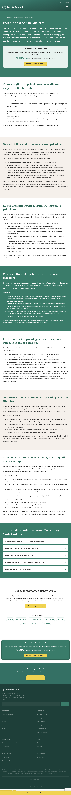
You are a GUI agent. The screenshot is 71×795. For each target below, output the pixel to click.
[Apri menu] (67, 7)
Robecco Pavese (21, 619)
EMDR (3, 750)
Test (3, 728)
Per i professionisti (42, 750)
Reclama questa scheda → (35, 64)
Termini (41, 783)
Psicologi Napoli (41, 728)
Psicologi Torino (41, 725)
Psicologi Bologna (42, 732)
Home (4, 17)
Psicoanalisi (5, 746)
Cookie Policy (41, 757)
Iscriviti (64, 704)
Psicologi (9, 17)
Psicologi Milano (41, 718)
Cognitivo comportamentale (10, 743)
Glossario (5, 725)
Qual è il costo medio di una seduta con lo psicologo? (24, 541)
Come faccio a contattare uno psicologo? (20, 555)
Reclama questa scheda (35, 793)
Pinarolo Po (24, 623)
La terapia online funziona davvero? (18, 569)
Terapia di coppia (7, 753)
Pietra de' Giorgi (35, 623)
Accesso (66, 2)
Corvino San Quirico (35, 619)
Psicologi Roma (41, 721)
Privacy (30, 783)
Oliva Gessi (60, 619)
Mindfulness (5, 757)
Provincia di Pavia (18, 17)
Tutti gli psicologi (42, 714)
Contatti (60, 2)
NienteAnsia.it (15, 7)
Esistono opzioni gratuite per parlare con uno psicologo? (25, 562)
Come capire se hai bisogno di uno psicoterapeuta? (24, 548)
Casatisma (47, 623)
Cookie (35, 783)
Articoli (4, 721)
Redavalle (10, 619)
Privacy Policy (41, 753)
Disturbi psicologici (7, 714)
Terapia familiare (7, 761)
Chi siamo (40, 743)
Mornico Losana (49, 619)
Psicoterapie (6, 718)
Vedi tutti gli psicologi (35, 606)
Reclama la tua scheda (35, 678)
